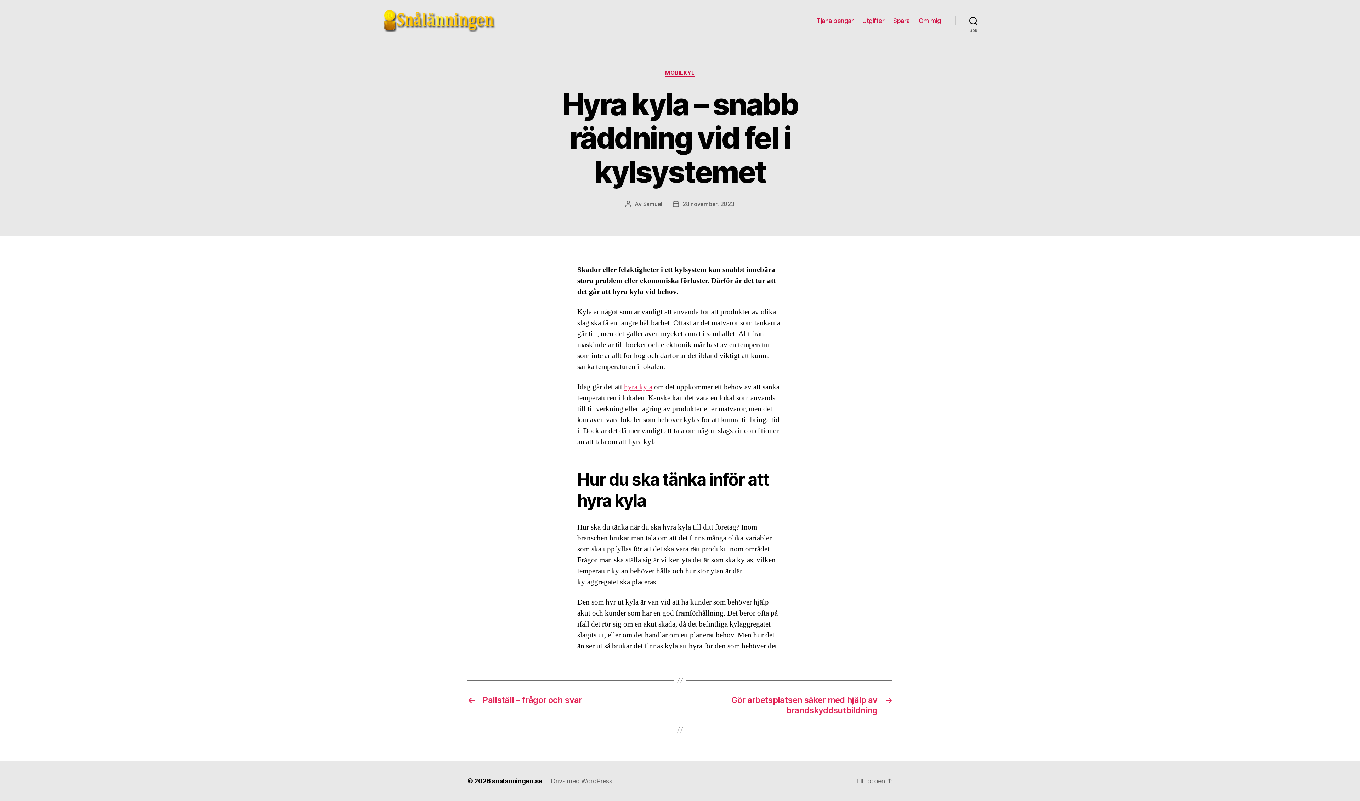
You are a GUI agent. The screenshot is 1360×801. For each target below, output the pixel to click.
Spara (901, 20)
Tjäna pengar (835, 20)
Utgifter (873, 20)
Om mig (930, 20)
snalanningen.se (517, 781)
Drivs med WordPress (581, 781)
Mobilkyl (680, 73)
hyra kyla (638, 387)
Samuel (652, 203)
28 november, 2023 (708, 203)
